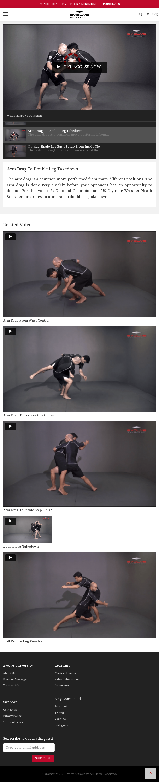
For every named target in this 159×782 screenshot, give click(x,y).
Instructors (62, 685)
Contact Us (10, 710)
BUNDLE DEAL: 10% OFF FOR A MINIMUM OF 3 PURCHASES (79, 4)
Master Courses (65, 673)
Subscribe (43, 758)
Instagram (61, 725)
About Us (9, 673)
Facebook (61, 707)
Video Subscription (67, 679)
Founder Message (15, 679)
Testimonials (11, 685)
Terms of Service (14, 722)
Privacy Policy (12, 716)
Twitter (59, 713)
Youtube (60, 719)
